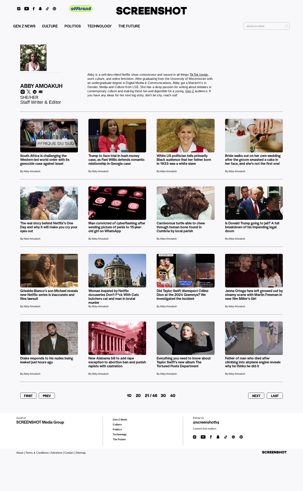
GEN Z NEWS (24, 25)
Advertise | (57, 452)
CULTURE (50, 25)
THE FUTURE (129, 25)
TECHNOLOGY (99, 25)
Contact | (69, 452)
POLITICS (73, 25)
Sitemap (81, 452)
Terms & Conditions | (37, 452)
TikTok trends (199, 74)
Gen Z (189, 91)
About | (20, 452)
